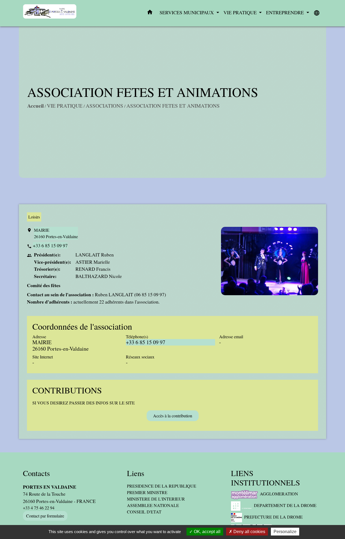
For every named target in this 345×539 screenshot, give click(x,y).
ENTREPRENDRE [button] (285, 12)
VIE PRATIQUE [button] (240, 12)
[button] (149, 13)
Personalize (285, 531)
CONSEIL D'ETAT (144, 512)
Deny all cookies (248, 531)
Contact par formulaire (45, 516)
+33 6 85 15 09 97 (50, 245)
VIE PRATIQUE (64, 105)
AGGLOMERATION (279, 493)
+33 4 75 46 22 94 (38, 507)
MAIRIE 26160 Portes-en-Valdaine (56, 233)
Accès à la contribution (172, 415)
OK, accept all (206, 531)
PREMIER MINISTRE (147, 492)
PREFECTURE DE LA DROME (273, 517)
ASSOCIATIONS (104, 105)
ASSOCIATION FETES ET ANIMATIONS (173, 105)
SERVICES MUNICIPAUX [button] (187, 12)
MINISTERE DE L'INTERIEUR (156, 499)
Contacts (36, 473)
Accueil (35, 106)
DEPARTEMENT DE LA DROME (285, 505)
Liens (135, 473)
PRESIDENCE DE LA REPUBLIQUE (161, 486)
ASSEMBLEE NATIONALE (153, 505)
